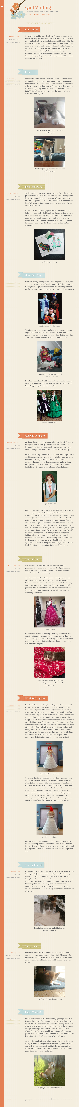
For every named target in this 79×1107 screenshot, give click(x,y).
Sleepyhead (31, 946)
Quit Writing (38, 7)
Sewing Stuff (32, 559)
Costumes (46, 14)
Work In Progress (35, 698)
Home (28, 14)
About (36, 14)
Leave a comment (13, 42)
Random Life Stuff (12, 82)
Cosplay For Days (35, 435)
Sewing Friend (33, 865)
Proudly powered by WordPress (38, 1099)
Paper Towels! (33, 1012)
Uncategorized (14, 39)
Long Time (31, 29)
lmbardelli (49, 23)
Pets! (27, 72)
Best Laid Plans (33, 186)
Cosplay (17, 196)
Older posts (10, 1099)
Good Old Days (33, 275)
